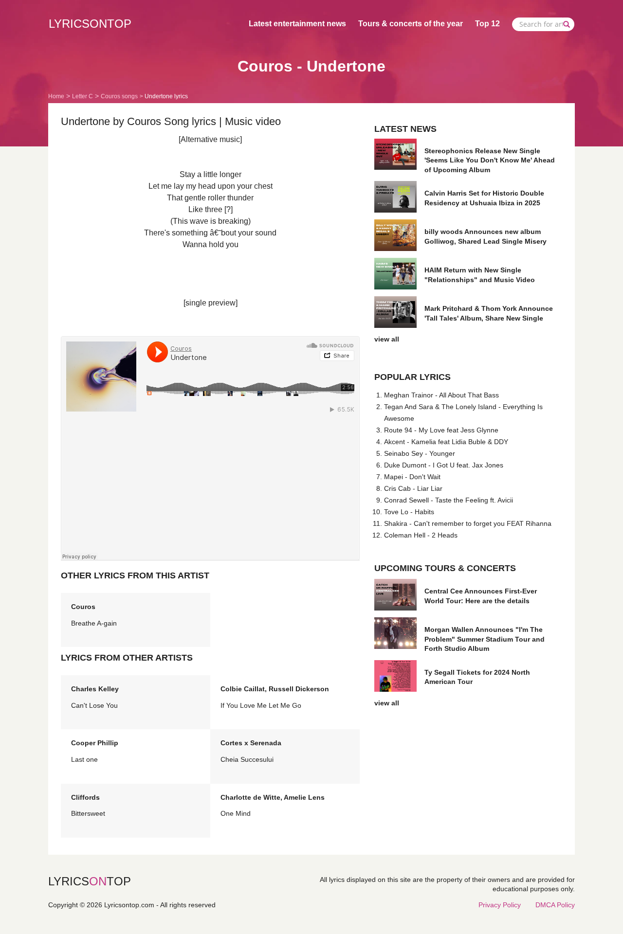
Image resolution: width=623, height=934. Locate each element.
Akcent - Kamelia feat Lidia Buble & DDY (446, 442)
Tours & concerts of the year (410, 23)
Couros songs (119, 96)
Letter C (82, 96)
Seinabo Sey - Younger (419, 453)
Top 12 (487, 23)
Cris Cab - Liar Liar (413, 488)
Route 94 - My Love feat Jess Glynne (441, 430)
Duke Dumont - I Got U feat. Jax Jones (443, 465)
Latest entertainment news (297, 23)
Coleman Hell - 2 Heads (421, 535)
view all (386, 339)
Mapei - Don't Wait (412, 477)
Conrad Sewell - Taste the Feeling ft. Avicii (448, 500)
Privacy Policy (499, 905)
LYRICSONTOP (90, 23)
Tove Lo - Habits (409, 512)
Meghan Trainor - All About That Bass (441, 395)
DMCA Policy (555, 905)
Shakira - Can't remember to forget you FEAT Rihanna (467, 523)
